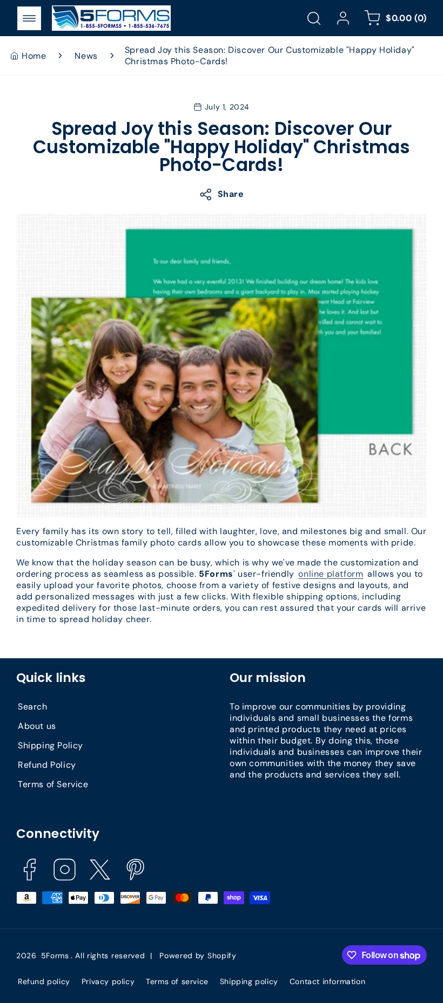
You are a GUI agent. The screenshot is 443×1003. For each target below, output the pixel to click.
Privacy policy (108, 981)
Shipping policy (249, 981)
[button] (29, 18)
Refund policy (44, 981)
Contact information (327, 981)
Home (34, 56)
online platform (330, 573)
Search (33, 706)
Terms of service (177, 981)
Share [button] (231, 194)
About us (37, 726)
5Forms (55, 955)
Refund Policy (47, 764)
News (86, 56)
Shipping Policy (50, 745)
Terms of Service (53, 784)
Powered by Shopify (198, 955)
